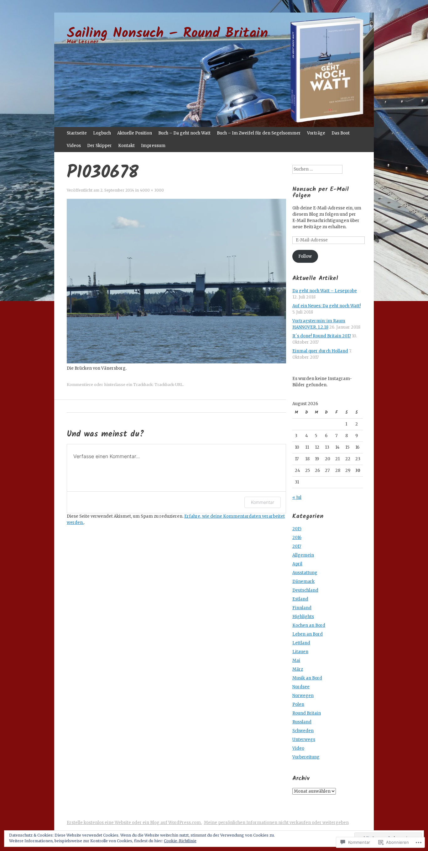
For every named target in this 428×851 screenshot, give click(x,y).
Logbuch (102, 133)
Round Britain (306, 713)
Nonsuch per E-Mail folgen (320, 192)
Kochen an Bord (308, 625)
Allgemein (303, 555)
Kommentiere (80, 384)
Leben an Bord (307, 634)
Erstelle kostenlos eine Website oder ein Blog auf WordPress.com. (134, 822)
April (297, 564)
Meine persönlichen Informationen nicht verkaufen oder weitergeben (276, 822)
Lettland (301, 643)
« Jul (296, 497)
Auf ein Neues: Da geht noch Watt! (326, 306)
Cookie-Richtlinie (180, 840)
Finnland (301, 607)
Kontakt (126, 145)
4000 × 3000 (152, 190)
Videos (74, 145)
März (297, 669)
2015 (296, 528)
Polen (298, 704)
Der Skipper (99, 145)
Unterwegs (303, 739)
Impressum (153, 145)
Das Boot (340, 133)
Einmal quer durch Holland (320, 351)
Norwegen (303, 695)
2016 (296, 537)
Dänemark (303, 581)
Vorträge (316, 133)
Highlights (303, 616)
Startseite (77, 133)
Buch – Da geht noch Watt (184, 133)
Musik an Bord (307, 678)
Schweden (303, 730)
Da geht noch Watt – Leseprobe (324, 290)
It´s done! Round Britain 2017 (321, 336)
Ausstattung (304, 572)
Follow (305, 256)
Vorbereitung (306, 757)
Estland (300, 599)
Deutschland (305, 590)
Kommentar (262, 502)
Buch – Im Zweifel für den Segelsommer (259, 133)
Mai (296, 660)
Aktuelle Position (134, 133)
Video (298, 748)
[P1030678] (176, 362)
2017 (296, 546)
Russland (301, 722)
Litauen (300, 651)
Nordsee (301, 687)
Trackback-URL (168, 384)
